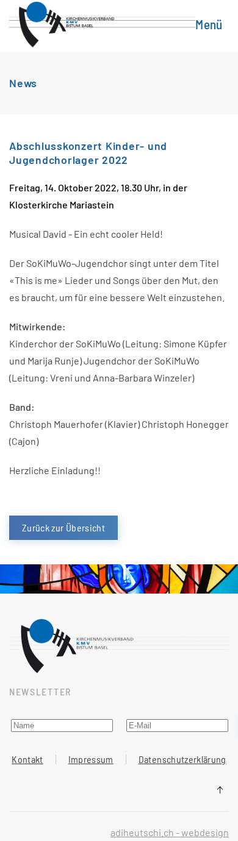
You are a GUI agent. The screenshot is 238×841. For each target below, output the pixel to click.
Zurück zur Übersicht (63, 527)
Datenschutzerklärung (182, 759)
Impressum (91, 759)
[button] (212, 24)
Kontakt (27, 759)
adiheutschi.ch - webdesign (169, 832)
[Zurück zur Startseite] (102, 24)
